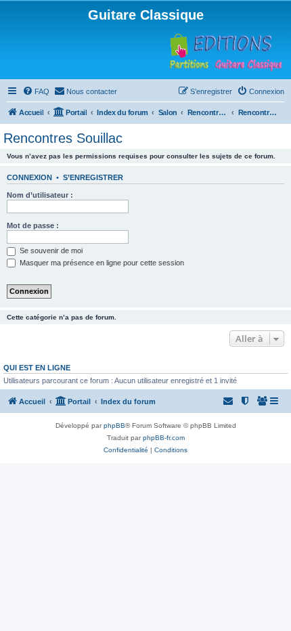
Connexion (29, 177)
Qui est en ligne (36, 368)
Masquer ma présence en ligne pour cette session (101, 263)
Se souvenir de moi (50, 250)
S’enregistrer (93, 177)
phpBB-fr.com (164, 437)
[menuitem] (35, 91)
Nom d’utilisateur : (40, 195)
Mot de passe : (33, 225)
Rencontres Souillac (62, 138)
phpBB (114, 425)
